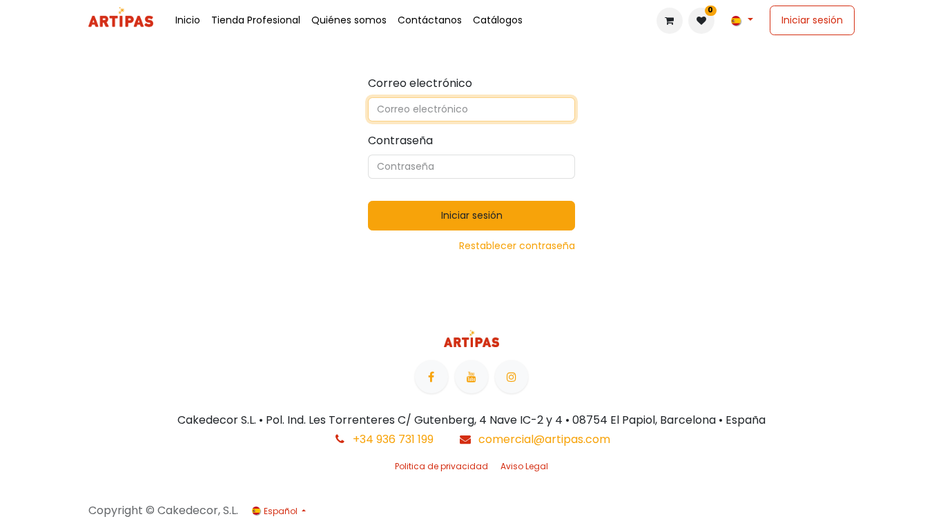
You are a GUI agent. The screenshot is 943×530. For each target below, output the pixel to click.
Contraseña (400, 140)
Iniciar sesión (812, 20)
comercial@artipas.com (544, 439)
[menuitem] (188, 20)
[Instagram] (511, 376)
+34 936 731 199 (393, 439)
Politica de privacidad (441, 466)
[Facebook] (431, 376)
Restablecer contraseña (517, 246)
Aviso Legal (524, 466)
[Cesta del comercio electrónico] (670, 21)
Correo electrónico (420, 83)
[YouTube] (471, 376)
